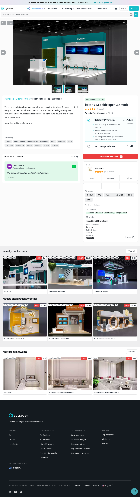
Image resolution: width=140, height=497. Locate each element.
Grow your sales (77, 435)
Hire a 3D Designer (47, 444)
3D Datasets (45, 439)
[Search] (136, 14)
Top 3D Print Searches (80, 453)
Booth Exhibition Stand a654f (14, 339)
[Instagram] (21, 491)
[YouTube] (16, 492)
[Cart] (116, 8)
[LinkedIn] (10, 492)
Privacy (96, 485)
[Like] (92, 186)
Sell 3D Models (77, 430)
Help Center (13, 444)
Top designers (108, 434)
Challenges (106, 439)
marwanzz (99, 168)
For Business (45, 435)
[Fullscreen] (3, 23)
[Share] (128, 186)
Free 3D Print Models (48, 453)
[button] (131, 14)
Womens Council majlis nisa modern (61, 392)
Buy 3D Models (45, 430)
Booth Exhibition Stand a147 (59, 339)
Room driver (8, 392)
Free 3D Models (46, 448)
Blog (10, 435)
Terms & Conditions (82, 485)
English (106, 485)
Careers (12, 439)
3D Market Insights (78, 439)
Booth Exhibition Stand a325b (104, 339)
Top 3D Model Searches (80, 448)
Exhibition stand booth (57, 292)
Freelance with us (78, 444)
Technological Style (101, 292)
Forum (105, 443)
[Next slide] (136, 52)
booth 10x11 (8, 292)
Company (12, 430)
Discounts (44, 457)
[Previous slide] (3, 52)
